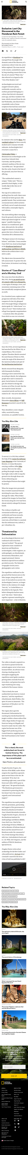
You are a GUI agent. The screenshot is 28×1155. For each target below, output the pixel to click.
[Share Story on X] (7, 51)
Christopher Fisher (8, 154)
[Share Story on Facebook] (3, 51)
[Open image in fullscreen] (26, 605)
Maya (20, 140)
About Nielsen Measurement (5, 1104)
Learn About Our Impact (19, 1107)
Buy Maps (16, 1096)
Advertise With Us (18, 1115)
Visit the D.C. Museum (19, 1103)
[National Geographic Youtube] (18, 1124)
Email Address (6, 1063)
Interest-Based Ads (6, 1101)
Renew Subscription (6, 1125)
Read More (22, 24)
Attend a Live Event (18, 1092)
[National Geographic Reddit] (15, 1130)
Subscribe (4, 1120)
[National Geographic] (14, 1)
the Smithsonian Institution (12, 364)
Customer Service (5, 1122)
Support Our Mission (18, 1109)
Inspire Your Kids (17, 1098)
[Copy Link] (15, 51)
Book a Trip (16, 1094)
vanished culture (8, 142)
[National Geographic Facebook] (18, 1120)
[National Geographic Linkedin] (15, 1127)
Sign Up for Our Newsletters (5, 1133)
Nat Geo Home (17, 1090)
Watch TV (16, 1105)
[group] (14, 127)
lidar (20, 466)
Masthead (16, 1111)
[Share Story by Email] (11, 51)
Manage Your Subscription (4, 1127)
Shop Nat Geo (17, 1101)
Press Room (16, 1113)
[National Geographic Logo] (7, 1084)
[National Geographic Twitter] (15, 1124)
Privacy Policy (5, 1092)
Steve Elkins (14, 400)
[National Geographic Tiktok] (19, 1127)
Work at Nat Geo (5, 1130)
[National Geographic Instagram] (15, 1120)
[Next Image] (24, 120)
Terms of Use (4, 1090)
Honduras (16, 57)
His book (17, 854)
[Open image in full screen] (24, 114)
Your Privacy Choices (6, 1107)
